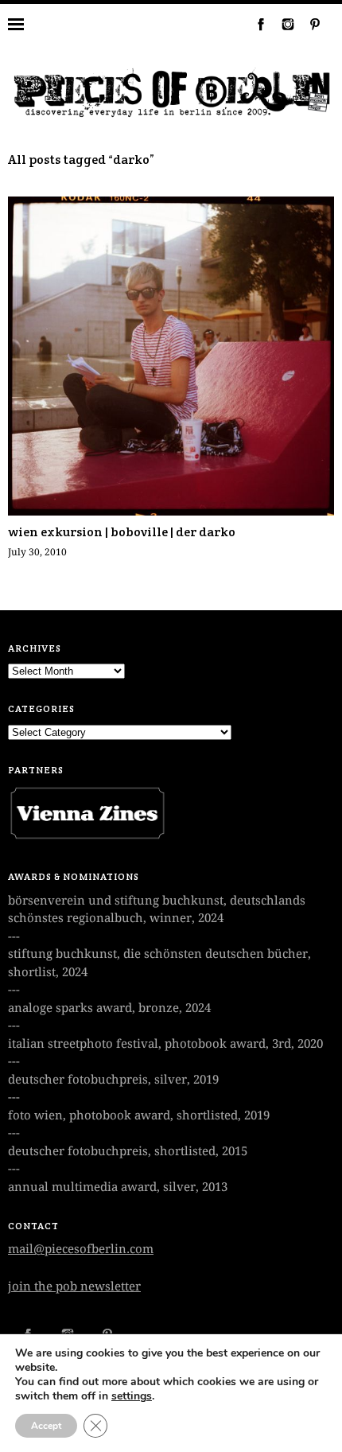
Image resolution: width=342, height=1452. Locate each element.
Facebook (254, 24)
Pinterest (308, 24)
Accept (46, 1425)
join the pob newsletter (74, 1286)
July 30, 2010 (37, 552)
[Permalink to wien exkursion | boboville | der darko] (171, 511)
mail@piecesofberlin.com (81, 1249)
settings (131, 1396)
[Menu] (28, 24)
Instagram (281, 24)
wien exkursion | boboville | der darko (121, 532)
